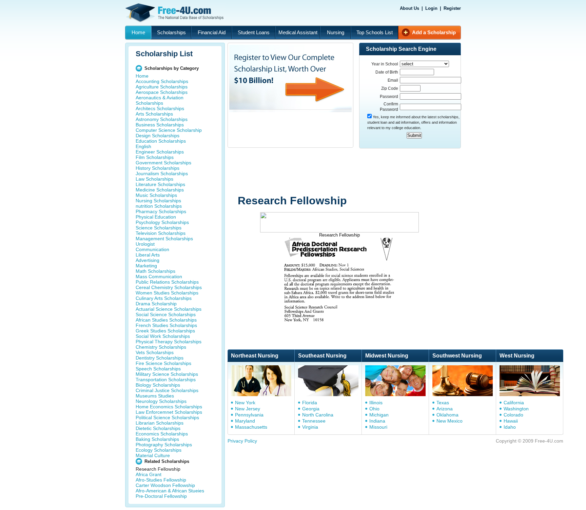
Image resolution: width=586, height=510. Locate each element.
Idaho (510, 427)
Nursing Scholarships (158, 200)
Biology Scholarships (158, 385)
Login (431, 8)
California (514, 402)
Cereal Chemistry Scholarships (169, 287)
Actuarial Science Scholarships (168, 309)
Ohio (374, 408)
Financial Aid (212, 32)
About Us (409, 8)
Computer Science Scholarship (169, 130)
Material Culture (153, 455)
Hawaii (511, 421)
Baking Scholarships (157, 439)
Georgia (310, 408)
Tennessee (314, 421)
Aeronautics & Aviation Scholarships (159, 100)
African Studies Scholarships (166, 320)
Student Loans (254, 32)
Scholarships (171, 32)
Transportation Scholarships (166, 379)
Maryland (245, 421)
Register (452, 8)
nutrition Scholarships (159, 206)
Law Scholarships (154, 179)
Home (138, 32)
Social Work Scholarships (163, 336)
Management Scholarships (164, 238)
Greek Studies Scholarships (165, 330)
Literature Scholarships (160, 184)
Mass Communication (159, 276)
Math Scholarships (155, 271)
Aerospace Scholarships (162, 92)
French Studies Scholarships (166, 325)
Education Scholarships (161, 141)
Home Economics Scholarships (169, 406)
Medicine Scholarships (160, 189)
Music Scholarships (156, 195)
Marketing (146, 265)
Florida (309, 402)
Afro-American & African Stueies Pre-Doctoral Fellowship (170, 493)
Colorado (513, 414)
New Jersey (247, 408)
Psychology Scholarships (162, 222)
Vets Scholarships (155, 352)
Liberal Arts (148, 255)
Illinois (376, 402)
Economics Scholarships (162, 433)
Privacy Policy (242, 441)
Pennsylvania (249, 414)
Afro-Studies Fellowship (161, 480)
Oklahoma (447, 414)
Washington (516, 408)
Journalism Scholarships (162, 173)
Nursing (335, 32)
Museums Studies (155, 396)
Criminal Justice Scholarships (167, 390)
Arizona (444, 408)
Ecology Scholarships (158, 450)
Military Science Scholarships (167, 374)
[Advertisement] (356, 172)
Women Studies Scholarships (167, 292)
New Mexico (449, 421)
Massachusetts (251, 427)
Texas (442, 402)
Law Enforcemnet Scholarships (169, 412)
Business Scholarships (160, 124)
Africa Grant (148, 474)
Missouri (378, 427)
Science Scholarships (158, 227)
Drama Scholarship (156, 303)
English (143, 146)
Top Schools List (374, 32)
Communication (152, 249)
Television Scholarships (160, 233)
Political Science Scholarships (167, 417)
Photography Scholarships (164, 444)
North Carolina (317, 414)
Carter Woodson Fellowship (165, 485)
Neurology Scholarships (161, 401)
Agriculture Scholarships (162, 86)
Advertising (147, 260)
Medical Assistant (297, 32)
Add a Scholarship (434, 32)
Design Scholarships (157, 135)
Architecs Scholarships (160, 108)
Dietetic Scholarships (158, 428)
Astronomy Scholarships (162, 119)
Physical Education (156, 217)
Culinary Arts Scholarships (164, 298)
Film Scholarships (155, 157)
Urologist (145, 244)
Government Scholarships (163, 162)
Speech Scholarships (158, 368)
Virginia (310, 427)
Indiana (377, 421)
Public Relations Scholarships (167, 282)
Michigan (379, 414)
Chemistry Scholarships (161, 347)
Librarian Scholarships (159, 423)
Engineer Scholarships (160, 152)
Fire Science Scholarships (163, 363)
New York (245, 402)
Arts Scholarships (154, 114)
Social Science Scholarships (166, 314)
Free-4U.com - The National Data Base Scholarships (175, 12)
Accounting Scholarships (162, 81)
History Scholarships (157, 168)
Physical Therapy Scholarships (168, 341)
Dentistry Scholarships (159, 358)
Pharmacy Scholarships (161, 211)
